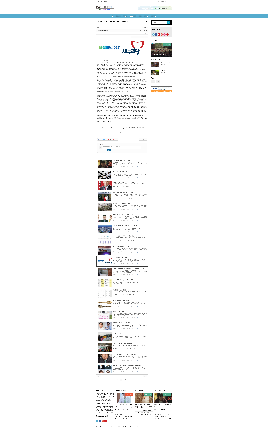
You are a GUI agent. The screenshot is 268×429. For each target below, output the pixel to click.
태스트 (153, 81)
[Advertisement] (161, 116)
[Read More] (122, 164)
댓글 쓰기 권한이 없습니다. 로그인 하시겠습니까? (111, 146)
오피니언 (146, 16)
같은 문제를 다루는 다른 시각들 (103, 30)
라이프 (140, 16)
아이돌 (158, 81)
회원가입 (119, 1)
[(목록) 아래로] (141, 37)
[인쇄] (145, 37)
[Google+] (162, 34)
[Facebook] (156, 34)
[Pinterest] (167, 34)
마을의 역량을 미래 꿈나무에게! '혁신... (124, 414)
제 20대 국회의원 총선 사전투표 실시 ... (163, 416)
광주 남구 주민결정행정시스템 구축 (160, 54)
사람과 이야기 (133, 16)
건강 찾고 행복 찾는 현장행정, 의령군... (124, 418)
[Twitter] (153, 34)
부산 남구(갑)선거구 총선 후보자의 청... (163, 414)
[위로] (139, 37)
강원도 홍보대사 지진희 (140, 417)
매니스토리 (118, 16)
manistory (99, 33)
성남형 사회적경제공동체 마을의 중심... (144, 410)
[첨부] (147, 37)
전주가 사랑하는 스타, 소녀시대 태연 (143, 404)
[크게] (135, 37)
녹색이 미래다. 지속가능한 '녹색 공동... (124, 416)
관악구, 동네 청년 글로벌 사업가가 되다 (144, 414)
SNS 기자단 (153, 16)
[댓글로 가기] (143, 37)
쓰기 (145, 376)
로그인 (115, 1)
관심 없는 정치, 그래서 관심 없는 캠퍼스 (163, 418)
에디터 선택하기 (143, 144)
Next (126, 379)
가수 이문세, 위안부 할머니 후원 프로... (144, 412)
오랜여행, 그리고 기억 (166, 62)
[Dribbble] (164, 34)
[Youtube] (159, 34)
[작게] (137, 37)
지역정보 (125, 16)
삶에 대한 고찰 (164, 70)
